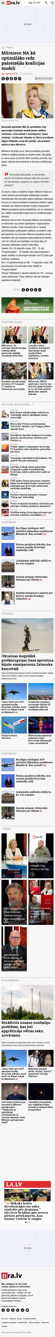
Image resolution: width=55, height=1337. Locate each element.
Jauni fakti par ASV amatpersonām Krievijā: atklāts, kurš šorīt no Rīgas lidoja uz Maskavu (13, 706)
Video (6, 828)
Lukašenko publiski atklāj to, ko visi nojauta (33, 562)
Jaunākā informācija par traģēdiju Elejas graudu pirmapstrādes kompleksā (40, 1106)
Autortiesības (23, 1323)
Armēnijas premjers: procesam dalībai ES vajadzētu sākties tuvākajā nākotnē (39, 705)
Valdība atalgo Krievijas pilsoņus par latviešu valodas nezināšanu (31, 513)
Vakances (45, 1323)
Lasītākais (8, 522)
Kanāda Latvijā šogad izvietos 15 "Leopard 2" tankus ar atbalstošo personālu (13, 385)
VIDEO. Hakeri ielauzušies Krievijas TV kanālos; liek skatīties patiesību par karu (30, 449)
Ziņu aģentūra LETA (9, 73)
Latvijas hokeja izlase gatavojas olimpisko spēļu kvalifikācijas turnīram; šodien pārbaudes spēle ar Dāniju (30, 470)
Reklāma (13, 1319)
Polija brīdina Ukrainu (9, 736)
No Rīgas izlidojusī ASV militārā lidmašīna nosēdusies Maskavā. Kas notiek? (34, 531)
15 (29, 599)
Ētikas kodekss (34, 1323)
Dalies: (17, 289)
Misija (19, 1319)
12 (44, 515)
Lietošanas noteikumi (9, 1323)
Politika (9, 47)
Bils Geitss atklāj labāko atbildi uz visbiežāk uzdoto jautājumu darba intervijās (29, 415)
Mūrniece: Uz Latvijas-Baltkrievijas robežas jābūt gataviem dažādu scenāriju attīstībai (13, 350)
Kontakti (4, 1326)
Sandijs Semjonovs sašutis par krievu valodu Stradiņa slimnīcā (34, 595)
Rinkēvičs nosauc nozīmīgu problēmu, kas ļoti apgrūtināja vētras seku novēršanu (25, 1029)
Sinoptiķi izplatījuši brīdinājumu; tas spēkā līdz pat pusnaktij (31, 459)
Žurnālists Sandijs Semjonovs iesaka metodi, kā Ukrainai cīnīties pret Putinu (30, 438)
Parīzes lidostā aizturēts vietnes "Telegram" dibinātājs (28, 496)
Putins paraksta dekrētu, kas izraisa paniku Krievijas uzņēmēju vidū (33, 547)
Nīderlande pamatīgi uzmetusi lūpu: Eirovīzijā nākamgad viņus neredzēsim (40, 739)
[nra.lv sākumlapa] (13, 3)
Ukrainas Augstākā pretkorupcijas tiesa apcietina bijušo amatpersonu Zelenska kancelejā (27, 662)
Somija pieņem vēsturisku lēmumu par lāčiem (32, 578)
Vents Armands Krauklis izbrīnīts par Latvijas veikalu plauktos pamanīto (31, 504)
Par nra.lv (4, 1319)
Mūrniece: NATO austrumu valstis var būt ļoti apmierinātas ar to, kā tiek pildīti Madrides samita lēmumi (40, 387)
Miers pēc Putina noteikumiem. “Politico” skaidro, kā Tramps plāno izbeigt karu (30, 426)
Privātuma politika (29, 1319)
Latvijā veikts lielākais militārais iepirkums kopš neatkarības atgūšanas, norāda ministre (39, 352)
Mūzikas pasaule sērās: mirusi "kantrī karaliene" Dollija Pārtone (39, 1072)
